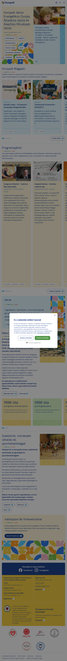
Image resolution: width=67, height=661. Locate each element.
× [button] (54, 315)
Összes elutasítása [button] (26, 337)
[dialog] (33, 330)
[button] (33, 342)
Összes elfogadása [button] (42, 337)
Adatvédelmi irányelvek (43, 332)
